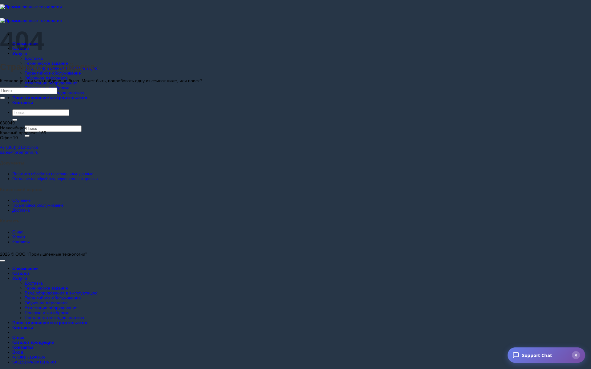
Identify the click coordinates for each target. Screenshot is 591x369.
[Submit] (14, 120)
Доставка (34, 58)
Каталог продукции (33, 342)
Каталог (21, 273)
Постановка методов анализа (54, 317)
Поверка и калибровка (47, 312)
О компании (25, 268)
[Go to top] (2, 261)
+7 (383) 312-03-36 (19, 147)
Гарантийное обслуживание (53, 73)
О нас (18, 337)
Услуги (19, 278)
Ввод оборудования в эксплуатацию (61, 292)
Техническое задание (46, 288)
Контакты (22, 102)
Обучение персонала (46, 77)
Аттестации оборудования (51, 307)
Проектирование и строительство (49, 97)
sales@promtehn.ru (19, 152)
